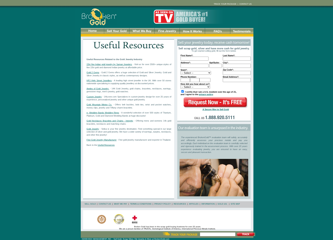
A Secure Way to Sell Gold (216, 109)
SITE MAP (235, 204)
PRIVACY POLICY (162, 204)
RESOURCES (180, 204)
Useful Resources (106, 145)
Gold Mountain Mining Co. (99, 104)
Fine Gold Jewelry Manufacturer (102, 140)
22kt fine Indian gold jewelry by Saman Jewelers (109, 64)
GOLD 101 (222, 204)
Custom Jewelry (94, 97)
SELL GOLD (90, 204)
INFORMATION (208, 204)
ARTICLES (193, 204)
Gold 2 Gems (93, 72)
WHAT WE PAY (120, 204)
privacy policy (206, 94)
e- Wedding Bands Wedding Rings (103, 113)
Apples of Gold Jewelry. (98, 88)
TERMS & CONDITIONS (140, 204)
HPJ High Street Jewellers (99, 80)
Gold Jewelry (93, 129)
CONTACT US (105, 204)
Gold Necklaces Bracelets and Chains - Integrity (110, 121)
